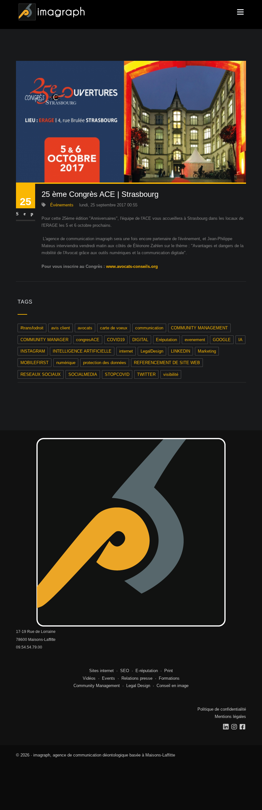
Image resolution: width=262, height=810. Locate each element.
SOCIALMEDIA (82, 374)
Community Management (96, 685)
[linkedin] (226, 727)
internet (126, 351)
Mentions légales (230, 716)
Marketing (207, 351)
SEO (124, 670)
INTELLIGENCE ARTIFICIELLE (82, 351)
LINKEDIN (180, 351)
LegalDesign (152, 351)
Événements (61, 205)
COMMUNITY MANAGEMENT (199, 328)
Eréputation (166, 339)
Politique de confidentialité (221, 709)
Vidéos (89, 678)
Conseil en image (173, 685)
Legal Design (138, 685)
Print (168, 670)
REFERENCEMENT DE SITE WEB (167, 362)
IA (240, 339)
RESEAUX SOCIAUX (40, 374)
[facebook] (243, 727)
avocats (85, 328)
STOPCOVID (117, 374)
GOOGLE (222, 339)
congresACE (87, 339)
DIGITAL (140, 339)
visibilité (170, 374)
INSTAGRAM (32, 351)
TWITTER (146, 374)
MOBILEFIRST (34, 362)
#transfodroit (31, 328)
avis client (60, 328)
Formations (169, 678)
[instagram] (234, 727)
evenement (195, 339)
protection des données (104, 362)
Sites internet (101, 670)
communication (149, 328)
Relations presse (136, 678)
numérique (65, 362)
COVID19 (116, 339)
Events (108, 678)
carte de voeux (113, 328)
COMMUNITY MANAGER (44, 339)
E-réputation (146, 670)
